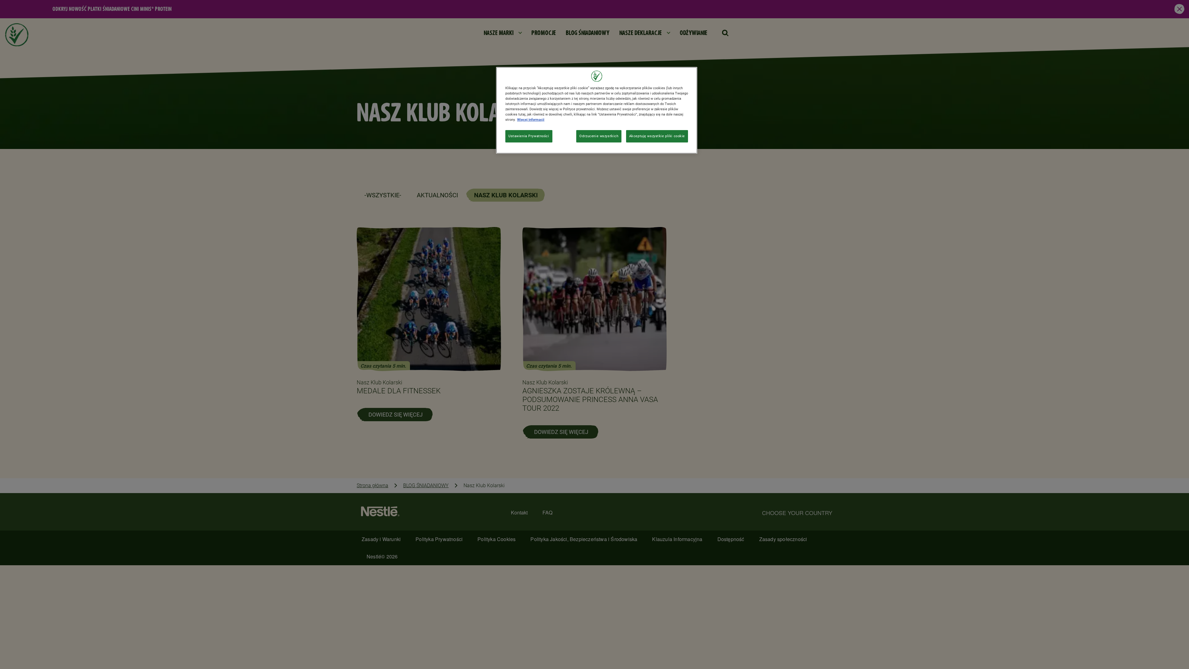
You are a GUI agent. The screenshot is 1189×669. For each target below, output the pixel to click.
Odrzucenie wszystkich (598, 136)
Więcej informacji (530, 119)
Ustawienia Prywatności (528, 136)
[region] (596, 110)
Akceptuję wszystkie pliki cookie (657, 136)
